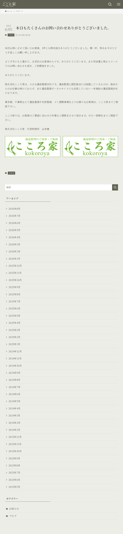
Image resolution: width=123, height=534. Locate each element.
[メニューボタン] (118, 4)
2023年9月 (14, 458)
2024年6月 (15, 394)
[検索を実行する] (115, 187)
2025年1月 (14, 344)
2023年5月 (14, 487)
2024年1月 (14, 430)
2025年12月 (15, 265)
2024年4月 (15, 408)
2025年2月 (15, 337)
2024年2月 (15, 422)
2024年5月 (15, 401)
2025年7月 (15, 301)
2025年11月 (15, 273)
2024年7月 (15, 387)
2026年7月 (15, 215)
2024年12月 (15, 351)
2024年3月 (14, 415)
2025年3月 (14, 330)
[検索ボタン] (110, 4)
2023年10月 (15, 451)
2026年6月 (15, 223)
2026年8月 (15, 208)
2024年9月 (15, 372)
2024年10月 (15, 365)
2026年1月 (14, 258)
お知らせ (14, 508)
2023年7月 (14, 472)
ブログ (11, 35)
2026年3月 (14, 244)
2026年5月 (15, 230)
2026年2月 (15, 251)
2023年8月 (14, 465)
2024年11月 (15, 358)
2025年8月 (15, 294)
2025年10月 (15, 280)
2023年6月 (14, 479)
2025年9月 (15, 287)
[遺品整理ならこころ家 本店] (9, 4)
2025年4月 (15, 322)
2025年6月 (15, 308)
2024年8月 (15, 380)
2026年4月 (15, 237)
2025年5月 (15, 315)
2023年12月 (15, 437)
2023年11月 (15, 444)
